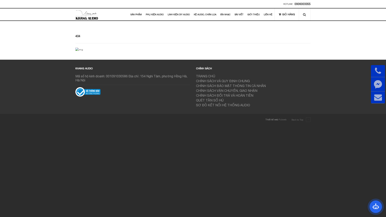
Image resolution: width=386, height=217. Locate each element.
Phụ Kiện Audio (155, 14)
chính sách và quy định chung (223, 81)
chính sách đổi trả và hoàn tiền (224, 95)
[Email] (378, 97)
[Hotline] (378, 71)
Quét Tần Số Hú (210, 100)
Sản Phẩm (136, 14)
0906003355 (303, 4)
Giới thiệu (253, 14)
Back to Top (298, 120)
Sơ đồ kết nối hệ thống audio (223, 105)
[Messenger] (378, 84)
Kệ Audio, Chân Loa (205, 14)
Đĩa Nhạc (225, 14)
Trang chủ (205, 76)
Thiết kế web (271, 119)
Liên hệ (268, 14)
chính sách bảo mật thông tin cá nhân (231, 86)
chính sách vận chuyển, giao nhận (226, 90)
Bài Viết (239, 14)
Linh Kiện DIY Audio (179, 14)
